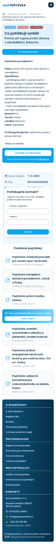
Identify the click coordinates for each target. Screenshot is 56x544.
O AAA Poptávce (14, 411)
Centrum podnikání (16, 461)
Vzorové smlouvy (15, 455)
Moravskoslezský (38, 182)
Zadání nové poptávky (18, 474)
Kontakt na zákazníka (28, 153)
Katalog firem (13, 484)
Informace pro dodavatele (20, 450)
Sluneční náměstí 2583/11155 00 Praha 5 (19, 505)
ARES (23, 511)
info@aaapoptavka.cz (21, 516)
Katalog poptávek (17, 14)
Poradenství (36, 14)
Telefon (13, 216)
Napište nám (12, 416)
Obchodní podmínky (17, 427)
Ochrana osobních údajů (19, 432)
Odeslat (28, 231)
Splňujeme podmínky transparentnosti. (27, 537)
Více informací (29, 52)
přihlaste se (43, 159)
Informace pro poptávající (20, 479)
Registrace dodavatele (18, 445)
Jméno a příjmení (18, 206)
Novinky (10, 421)
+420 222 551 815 (18, 521)
